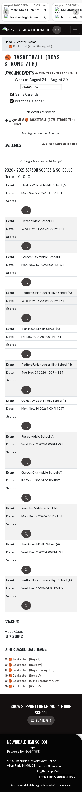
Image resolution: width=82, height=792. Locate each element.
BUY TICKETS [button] (43, 720)
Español (53, 771)
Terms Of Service (49, 766)
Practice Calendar (29, 101)
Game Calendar (27, 94)
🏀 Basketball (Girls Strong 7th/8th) (34, 681)
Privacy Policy (46, 761)
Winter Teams (26, 42)
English (42, 771)
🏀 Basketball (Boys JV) (25, 665)
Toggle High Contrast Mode (56, 776)
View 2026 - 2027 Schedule (57, 73)
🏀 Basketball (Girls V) (24, 686)
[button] (56, 30)
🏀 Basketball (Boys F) (24, 659)
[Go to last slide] (6, 12)
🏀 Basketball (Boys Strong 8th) (31, 670)
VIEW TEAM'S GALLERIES (61, 144)
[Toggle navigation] (75, 30)
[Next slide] (76, 12)
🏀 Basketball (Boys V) (24, 675)
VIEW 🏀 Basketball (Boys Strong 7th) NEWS (44, 121)
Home (9, 42)
